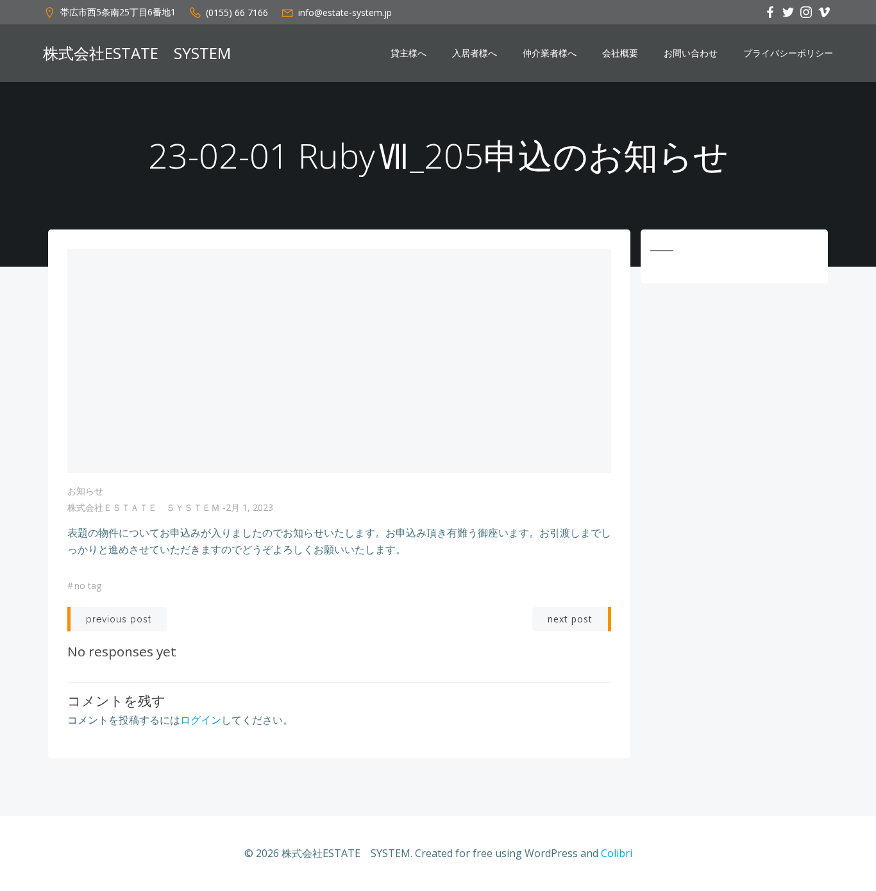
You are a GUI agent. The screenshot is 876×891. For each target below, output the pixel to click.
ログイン (200, 720)
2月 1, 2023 (249, 507)
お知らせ (85, 491)
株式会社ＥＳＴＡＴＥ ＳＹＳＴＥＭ (143, 507)
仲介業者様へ (550, 53)
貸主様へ (408, 53)
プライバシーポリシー (788, 53)
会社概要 (620, 53)
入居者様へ (474, 53)
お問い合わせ (691, 53)
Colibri (616, 853)
